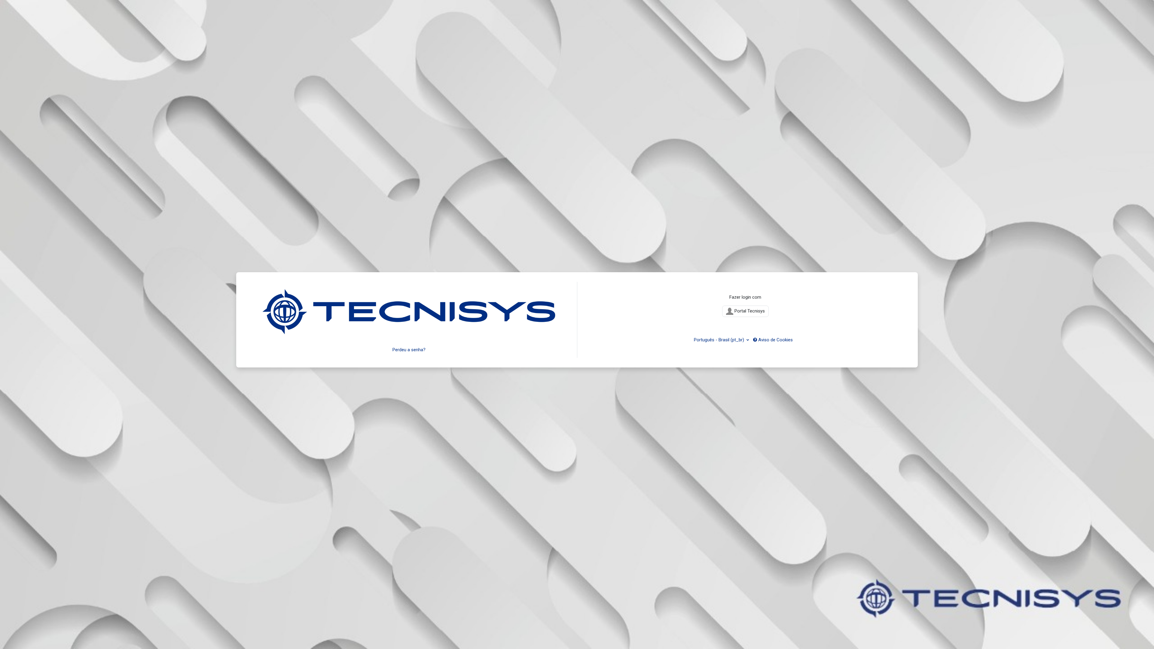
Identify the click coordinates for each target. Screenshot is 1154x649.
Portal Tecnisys (749, 311)
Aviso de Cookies (775, 340)
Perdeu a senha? (409, 349)
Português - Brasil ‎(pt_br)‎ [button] (719, 340)
